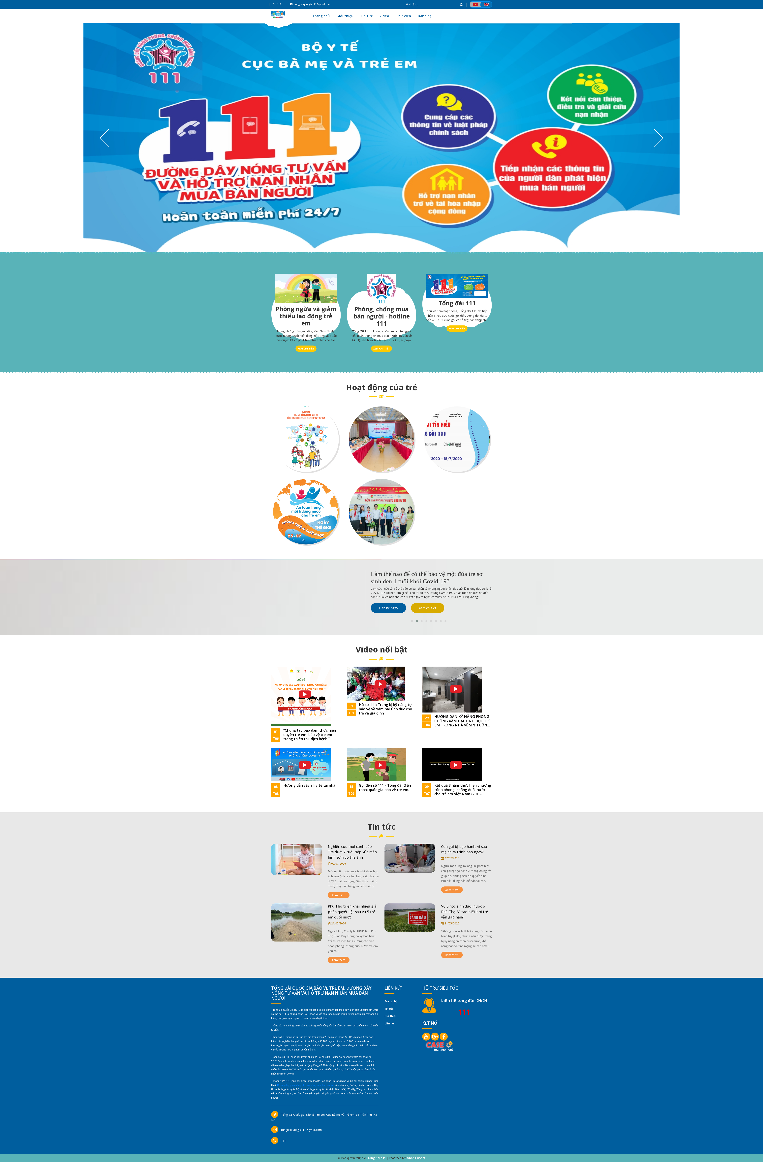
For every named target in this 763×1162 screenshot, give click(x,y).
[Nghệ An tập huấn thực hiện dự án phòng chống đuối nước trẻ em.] (381, 439)
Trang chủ (321, 16)
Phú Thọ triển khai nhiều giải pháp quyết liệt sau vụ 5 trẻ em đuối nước (352, 911)
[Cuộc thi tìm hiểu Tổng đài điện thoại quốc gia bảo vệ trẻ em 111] (457, 439)
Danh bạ (425, 16)
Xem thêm (338, 895)
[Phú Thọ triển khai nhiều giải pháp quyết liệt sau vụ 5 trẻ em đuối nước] (296, 922)
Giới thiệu (345, 16)
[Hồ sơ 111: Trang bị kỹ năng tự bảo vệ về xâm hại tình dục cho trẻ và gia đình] (376, 683)
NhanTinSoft (416, 1158)
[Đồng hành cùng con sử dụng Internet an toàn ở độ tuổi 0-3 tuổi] (306, 439)
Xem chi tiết (306, 348)
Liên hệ (389, 1023)
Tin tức (366, 16)
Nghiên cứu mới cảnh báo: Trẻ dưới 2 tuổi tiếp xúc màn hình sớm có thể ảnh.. (352, 852)
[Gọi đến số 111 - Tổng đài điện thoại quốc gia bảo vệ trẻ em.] (376, 764)
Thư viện (403, 16)
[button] (412, 621)
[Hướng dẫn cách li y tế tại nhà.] (301, 764)
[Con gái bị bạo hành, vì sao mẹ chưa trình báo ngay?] (409, 858)
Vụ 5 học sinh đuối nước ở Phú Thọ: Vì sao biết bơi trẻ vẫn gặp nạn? (464, 911)
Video (384, 16)
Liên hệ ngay (388, 599)
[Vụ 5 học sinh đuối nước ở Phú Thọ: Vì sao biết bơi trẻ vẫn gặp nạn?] (409, 917)
